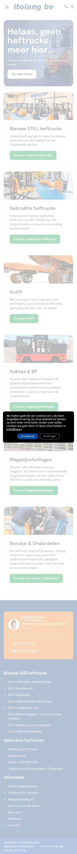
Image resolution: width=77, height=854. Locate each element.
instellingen (14, 429)
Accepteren (27, 436)
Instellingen (49, 436)
